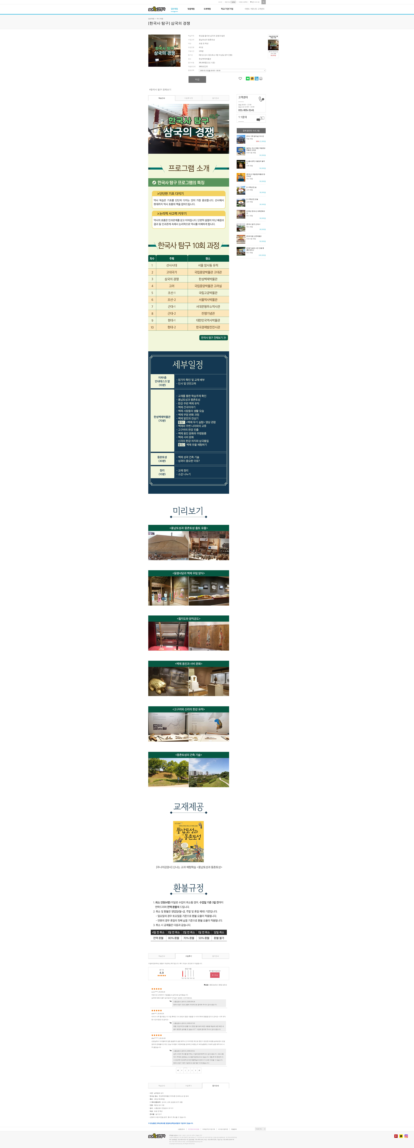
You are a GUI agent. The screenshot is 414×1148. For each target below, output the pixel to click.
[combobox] (232, 70)
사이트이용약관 (223, 1129)
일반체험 (174, 9)
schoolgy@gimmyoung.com (194, 1141)
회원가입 (227, 2)
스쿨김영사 (156, 8)
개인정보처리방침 (193, 1129)
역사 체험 (160, 18)
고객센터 (261, 9)
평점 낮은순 (223, 985)
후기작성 (215, 975)
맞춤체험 (191, 9)
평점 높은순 (214, 985)
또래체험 (207, 9)
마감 (197, 79)
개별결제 (234, 1129)
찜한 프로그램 (255, 2)
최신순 (206, 985)
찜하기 (240, 78)
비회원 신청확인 (243, 2)
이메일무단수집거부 (208, 1129)
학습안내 (161, 98)
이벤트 (247, 9)
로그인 (220, 2)
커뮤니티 (253, 9)
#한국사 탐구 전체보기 (160, 89)
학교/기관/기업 (227, 9)
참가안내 (215, 98)
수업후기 (188, 98)
